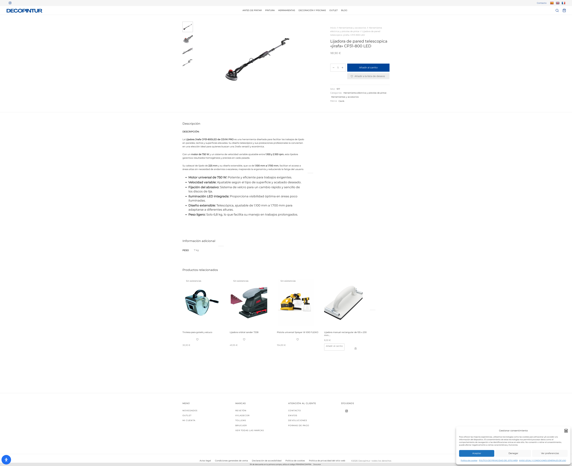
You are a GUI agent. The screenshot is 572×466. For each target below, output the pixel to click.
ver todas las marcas (249, 430)
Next (316, 59)
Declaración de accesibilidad (266, 460)
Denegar (513, 453)
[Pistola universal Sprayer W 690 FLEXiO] (298, 302)
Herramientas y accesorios (352, 27)
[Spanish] (551, 3)
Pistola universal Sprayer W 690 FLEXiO (297, 332)
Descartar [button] (317, 464)
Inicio (333, 27)
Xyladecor (242, 415)
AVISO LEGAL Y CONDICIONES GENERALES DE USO (542, 460)
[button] (566, 430)
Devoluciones (297, 420)
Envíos (292, 415)
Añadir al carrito (368, 67)
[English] (557, 3)
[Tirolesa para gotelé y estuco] (204, 302)
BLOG (344, 10)
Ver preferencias (550, 453)
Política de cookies (469, 460)
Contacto (542, 3)
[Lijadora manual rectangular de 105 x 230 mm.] (345, 302)
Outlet (186, 415)
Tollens (240, 420)
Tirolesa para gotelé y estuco (197, 332)
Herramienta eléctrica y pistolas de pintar (365, 92)
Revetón (241, 410)
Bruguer (241, 425)
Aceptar (476, 453)
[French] (563, 3)
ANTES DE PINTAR (252, 10)
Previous (199, 59)
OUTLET (333, 10)
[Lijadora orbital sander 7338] (251, 302)
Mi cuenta (188, 420)
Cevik (341, 101)
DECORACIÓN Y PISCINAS (312, 10)
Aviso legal (205, 460)
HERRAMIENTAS (286, 10)
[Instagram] (9, 3)
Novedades (190, 410)
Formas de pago (298, 425)
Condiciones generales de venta (231, 460)
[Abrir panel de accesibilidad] (6, 460)
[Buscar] (557, 10)
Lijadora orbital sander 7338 (244, 332)
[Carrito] (564, 10)
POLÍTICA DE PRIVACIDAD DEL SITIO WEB (498, 460)
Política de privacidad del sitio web (327, 460)
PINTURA (270, 10)
